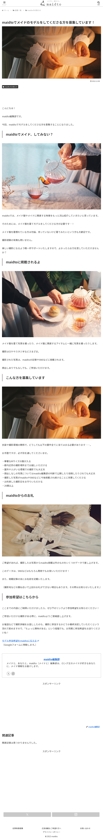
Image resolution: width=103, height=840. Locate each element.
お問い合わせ (85, 828)
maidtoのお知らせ (11, 87)
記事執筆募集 (18, 828)
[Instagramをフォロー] (13, 673)
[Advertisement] (51, 96)
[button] (95, 534)
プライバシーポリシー (51, 832)
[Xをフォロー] (8, 673)
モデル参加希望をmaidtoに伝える (19, 640)
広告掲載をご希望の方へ (51, 828)
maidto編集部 (52, 659)
